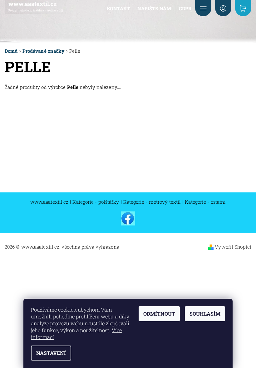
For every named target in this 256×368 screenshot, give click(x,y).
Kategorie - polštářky (95, 202)
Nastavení (51, 353)
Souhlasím (205, 313)
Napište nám (154, 8)
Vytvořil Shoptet (233, 247)
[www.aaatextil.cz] (35, 7)
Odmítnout (159, 313)
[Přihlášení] (223, 8)
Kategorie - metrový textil (152, 202)
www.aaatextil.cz (49, 202)
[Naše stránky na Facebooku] (128, 218)
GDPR (185, 8)
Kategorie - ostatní (205, 202)
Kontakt (118, 8)
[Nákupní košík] (243, 8)
